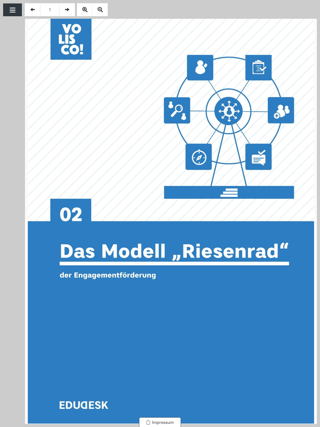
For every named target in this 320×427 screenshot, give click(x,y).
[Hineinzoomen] (84, 9)
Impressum (162, 422)
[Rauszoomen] (100, 9)
